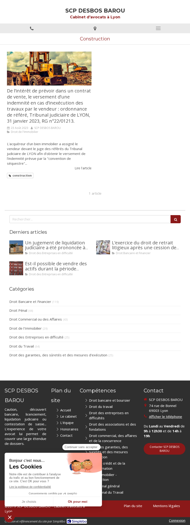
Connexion (177, 520)
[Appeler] (31, 28)
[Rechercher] (176, 219)
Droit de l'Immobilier (25, 328)
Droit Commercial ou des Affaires (35, 319)
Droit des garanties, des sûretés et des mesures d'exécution (58, 355)
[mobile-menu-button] (158, 28)
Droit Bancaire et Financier (30, 301)
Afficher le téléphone (165, 416)
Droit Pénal (18, 310)
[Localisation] (95, 28)
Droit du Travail (21, 346)
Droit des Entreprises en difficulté (36, 337)
